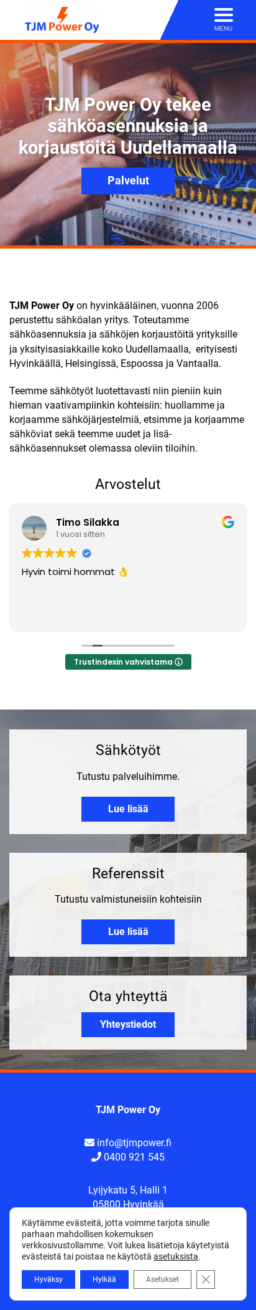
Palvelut (128, 180)
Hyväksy (48, 1279)
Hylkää (104, 1279)
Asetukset (162, 1279)
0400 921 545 (134, 1157)
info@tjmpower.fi (134, 1143)
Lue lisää (128, 809)
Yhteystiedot (128, 1024)
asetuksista (175, 1256)
